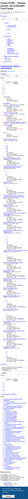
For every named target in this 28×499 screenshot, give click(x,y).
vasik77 (5, 198)
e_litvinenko (21, 360)
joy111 (5, 140)
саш (5, 168)
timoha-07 (20, 219)
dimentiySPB (7, 215)
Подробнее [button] (5, 492)
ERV (19, 163)
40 (7, 151)
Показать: (4, 367)
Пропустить (4, 16)
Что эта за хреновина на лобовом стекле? (14, 330)
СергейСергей (7, 233)
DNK (5, 297)
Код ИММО (7, 103)
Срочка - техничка (8, 115)
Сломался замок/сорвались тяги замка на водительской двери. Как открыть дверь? (14, 196)
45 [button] (4, 93)
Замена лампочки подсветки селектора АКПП (15, 250)
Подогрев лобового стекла (10, 287)
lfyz (4, 281)
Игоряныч (20, 285)
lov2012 (20, 247)
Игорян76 (20, 155)
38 (7, 148)
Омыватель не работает (10, 346)
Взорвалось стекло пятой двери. (12, 296)
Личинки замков (8, 182)
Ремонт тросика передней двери (12, 158)
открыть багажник (8, 204)
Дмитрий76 (21, 192)
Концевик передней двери (10, 139)
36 (7, 146)
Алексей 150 (7, 251)
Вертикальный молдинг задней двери (13, 222)
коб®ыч (6, 206)
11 (7, 243)
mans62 (20, 259)
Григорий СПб (7, 159)
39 (7, 150)
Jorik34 (5, 183)
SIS (4, 310)
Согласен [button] (8, 496)
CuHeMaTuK (7, 271)
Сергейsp (20, 202)
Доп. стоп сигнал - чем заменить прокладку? (15, 338)
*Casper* (6, 104)
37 (7, 147)
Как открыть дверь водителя (11, 309)
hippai (5, 263)
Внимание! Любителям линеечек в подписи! (15, 122)
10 (7, 242)
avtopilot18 (6, 348)
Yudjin (19, 267)
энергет (5, 223)
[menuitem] (11, 25)
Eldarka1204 (21, 318)
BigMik (20, 227)
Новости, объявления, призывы (12, 106)
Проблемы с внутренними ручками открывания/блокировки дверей (13, 166)
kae (4, 324)
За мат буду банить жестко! (10, 112)
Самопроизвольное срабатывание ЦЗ (13, 262)
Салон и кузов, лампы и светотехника (10, 67)
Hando (5, 289)
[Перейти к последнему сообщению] (23, 110)
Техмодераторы (11, 71)
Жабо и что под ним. (9, 270)
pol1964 (20, 179)
